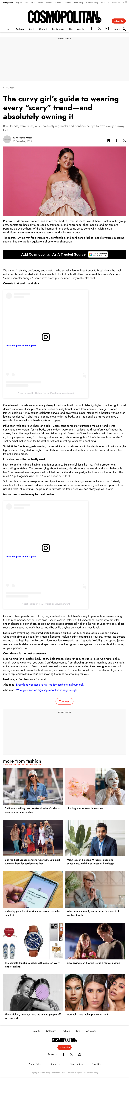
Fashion (20, 29)
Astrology (81, 29)
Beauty (31, 29)
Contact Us (56, 1064)
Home (8, 29)
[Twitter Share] (124, 141)
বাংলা (26, 2)
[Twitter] (71, 1054)
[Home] (65, 1040)
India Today (78, 2)
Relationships (58, 29)
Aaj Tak (19, 2)
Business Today (92, 2)
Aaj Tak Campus (37, 2)
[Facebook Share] (116, 141)
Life (71, 29)
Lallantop (67, 2)
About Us (96, 1064)
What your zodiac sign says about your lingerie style (46, 690)
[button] (108, 141)
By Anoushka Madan (23, 137)
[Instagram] (79, 1054)
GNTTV (49, 2)
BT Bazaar (105, 2)
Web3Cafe (116, 2)
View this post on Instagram (21, 345)
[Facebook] (63, 1054)
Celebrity (43, 29)
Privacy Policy (35, 1064)
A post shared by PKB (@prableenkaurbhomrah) (46, 604)
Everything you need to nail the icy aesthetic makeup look (50, 685)
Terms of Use (76, 1064)
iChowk (58, 2)
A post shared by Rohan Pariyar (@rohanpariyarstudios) (46, 393)
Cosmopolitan (7, 2)
